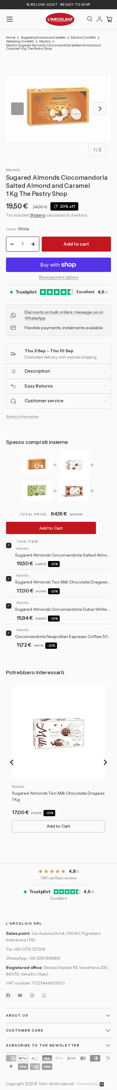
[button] (109, 19)
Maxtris (45, 41)
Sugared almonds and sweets (43, 37)
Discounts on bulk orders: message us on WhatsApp (64, 315)
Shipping (37, 215)
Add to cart (76, 244)
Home (10, 37)
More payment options (58, 277)
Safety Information (22, 416)
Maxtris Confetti (83, 37)
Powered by (87, 1084)
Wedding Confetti (20, 41)
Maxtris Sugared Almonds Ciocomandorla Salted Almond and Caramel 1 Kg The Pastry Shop (53, 47)
